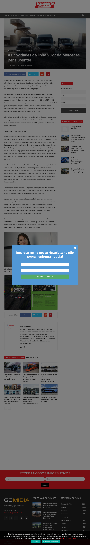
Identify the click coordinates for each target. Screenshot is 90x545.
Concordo (35, 542)
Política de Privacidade (68, 538)
